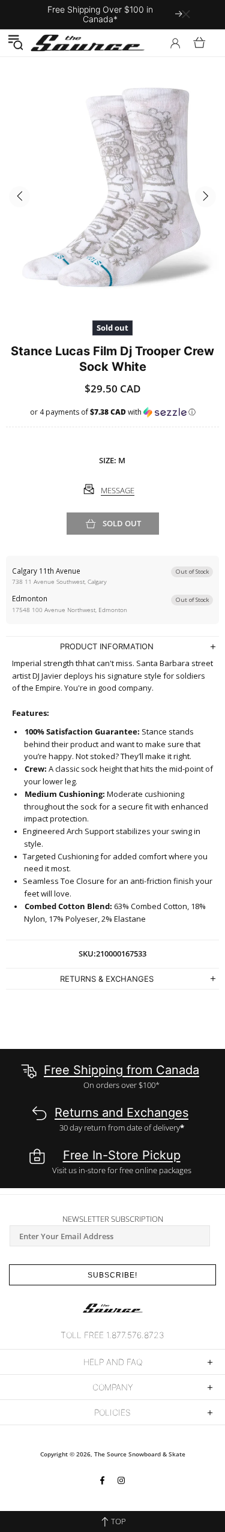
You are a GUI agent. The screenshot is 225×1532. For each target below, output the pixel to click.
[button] (15, 42)
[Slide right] (205, 196)
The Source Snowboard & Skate (139, 1454)
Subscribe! (112, 1275)
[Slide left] (19, 196)
